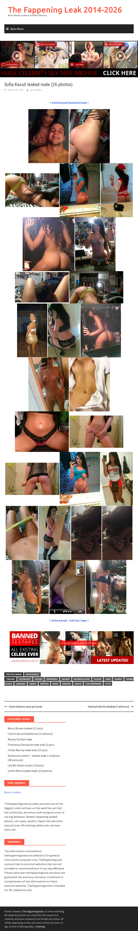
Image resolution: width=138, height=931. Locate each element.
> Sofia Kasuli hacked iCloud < (69, 102)
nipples (44, 683)
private (66, 683)
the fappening (93, 683)
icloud (97, 679)
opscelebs (36, 89)
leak (107, 679)
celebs (38, 679)
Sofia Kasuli (32, 674)
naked (32, 683)
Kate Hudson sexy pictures (25, 706)
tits (107, 683)
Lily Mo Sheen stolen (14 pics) (26, 765)
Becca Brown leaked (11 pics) (25, 728)
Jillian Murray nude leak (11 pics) (27, 750)
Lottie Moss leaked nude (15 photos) (30, 771)
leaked (118, 679)
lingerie (20, 683)
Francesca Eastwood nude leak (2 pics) (31, 744)
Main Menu (17, 29)
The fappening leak (33, 911)
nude (55, 683)
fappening (52, 679)
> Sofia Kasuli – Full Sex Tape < (69, 620)
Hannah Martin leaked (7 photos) (108, 706)
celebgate (25, 679)
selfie (78, 683)
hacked (66, 679)
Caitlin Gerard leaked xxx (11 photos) (30, 733)
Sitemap (40, 926)
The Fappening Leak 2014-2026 (65, 9)
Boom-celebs (12, 792)
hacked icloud (82, 679)
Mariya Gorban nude (20, 739)
